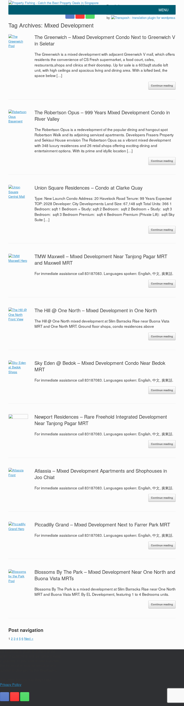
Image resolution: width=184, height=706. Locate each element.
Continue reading (162, 85)
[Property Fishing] (53, 2)
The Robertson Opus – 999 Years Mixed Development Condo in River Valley (102, 115)
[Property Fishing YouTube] (14, 696)
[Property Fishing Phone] (24, 696)
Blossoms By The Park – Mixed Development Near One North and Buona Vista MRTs (104, 575)
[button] (163, 10)
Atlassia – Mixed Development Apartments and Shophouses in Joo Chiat (100, 474)
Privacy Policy (10, 684)
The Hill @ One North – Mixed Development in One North (95, 310)
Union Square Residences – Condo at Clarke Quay (88, 187)
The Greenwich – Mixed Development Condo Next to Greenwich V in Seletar (104, 40)
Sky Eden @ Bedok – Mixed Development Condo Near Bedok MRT (99, 366)
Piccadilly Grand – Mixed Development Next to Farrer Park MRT (102, 524)
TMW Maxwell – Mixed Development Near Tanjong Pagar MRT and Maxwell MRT (100, 259)
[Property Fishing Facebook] (4, 696)
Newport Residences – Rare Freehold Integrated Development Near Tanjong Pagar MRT (100, 420)
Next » (28, 638)
